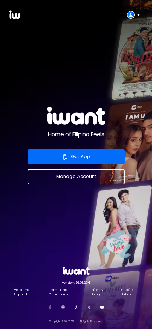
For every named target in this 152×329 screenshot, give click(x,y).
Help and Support (22, 292)
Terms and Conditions (58, 292)
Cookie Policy (127, 292)
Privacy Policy (97, 292)
